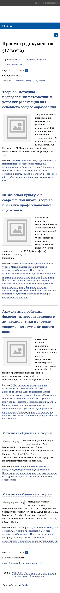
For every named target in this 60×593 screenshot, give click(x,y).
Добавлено (41, 80)
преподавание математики (38, 177)
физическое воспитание (15, 297)
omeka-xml (32, 563)
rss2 (41, 563)
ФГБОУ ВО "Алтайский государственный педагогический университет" (34, 574)
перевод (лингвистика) (32, 405)
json (23, 563)
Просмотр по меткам (36, 59)
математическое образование (18, 163)
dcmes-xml (14, 563)
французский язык (47, 415)
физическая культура (38, 293)
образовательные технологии (32, 170)
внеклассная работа (21, 527)
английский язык (27, 385)
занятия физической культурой (28, 263)
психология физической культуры (34, 283)
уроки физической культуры (31, 290)
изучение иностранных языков (24, 386)
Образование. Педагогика (29, 270)
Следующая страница (26, 70)
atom (5, 563)
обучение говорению (27, 398)
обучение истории (26, 473)
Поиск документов (13, 64)
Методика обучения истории (27, 433)
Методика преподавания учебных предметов (24, 165)
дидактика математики (23, 160)
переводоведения (12, 408)
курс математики (47, 160)
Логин (36, 3)
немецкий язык (33, 395)
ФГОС (5, 180)
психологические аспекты (26, 276)
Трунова (21, 411)
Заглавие (6, 80)
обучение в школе (11, 173)
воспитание (39, 527)
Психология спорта (12, 280)
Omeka (24, 585)
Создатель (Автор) (23, 80)
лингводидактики (12, 391)
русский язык (30, 408)
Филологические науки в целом (19, 415)
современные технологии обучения (21, 540)
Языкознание (9, 418)
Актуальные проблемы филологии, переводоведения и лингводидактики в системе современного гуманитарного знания (28, 321)
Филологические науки (39, 411)
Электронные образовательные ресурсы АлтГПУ (29, 14)
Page (4, 70)
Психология (47, 276)
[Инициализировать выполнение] (56, 35)
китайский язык (34, 388)
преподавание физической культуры (22, 273)
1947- (14, 385)
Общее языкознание (37, 401)
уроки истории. (16, 476)
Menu (5, 25)
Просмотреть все (12, 59)
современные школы (13, 286)
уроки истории (49, 540)
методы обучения (24, 469)
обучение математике (33, 173)
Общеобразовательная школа (28, 537)
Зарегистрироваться (50, 3)
